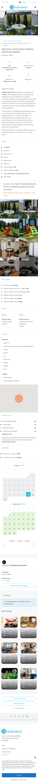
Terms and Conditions (9, 748)
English (23, 2)
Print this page (20, 708)
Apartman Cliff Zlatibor (8, 629)
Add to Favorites (19, 698)
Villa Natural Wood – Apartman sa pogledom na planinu (27, 629)
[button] (35, 757)
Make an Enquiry (19, 703)
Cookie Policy (14, 779)
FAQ (3, 745)
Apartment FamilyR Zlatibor (27, 680)
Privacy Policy (22, 779)
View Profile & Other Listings (19, 585)
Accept (19, 775)
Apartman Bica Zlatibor (27, 654)
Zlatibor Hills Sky (8, 680)
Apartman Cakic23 (8, 654)
